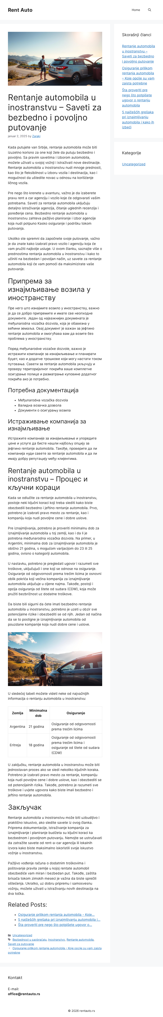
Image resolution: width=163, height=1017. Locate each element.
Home (136, 10)
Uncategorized (22, 935)
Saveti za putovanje (21, 944)
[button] (149, 10)
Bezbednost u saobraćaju (30, 939)
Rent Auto (20, 10)
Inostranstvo (56, 939)
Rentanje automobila (80, 939)
